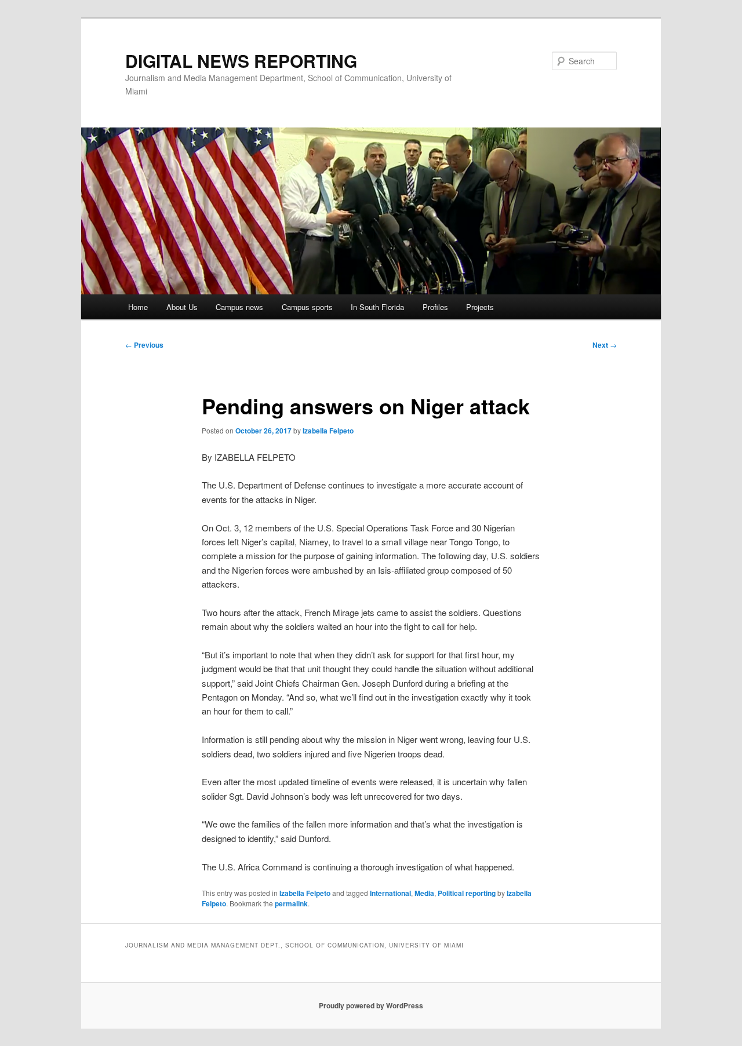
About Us (182, 306)
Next (604, 345)
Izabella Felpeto (328, 430)
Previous (144, 345)
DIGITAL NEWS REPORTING (241, 60)
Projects (480, 306)
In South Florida (377, 306)
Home (138, 306)
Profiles (435, 306)
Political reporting (467, 893)
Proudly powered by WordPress (371, 1005)
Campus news (239, 306)
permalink (291, 903)
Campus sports (307, 306)
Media (424, 893)
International (390, 893)
